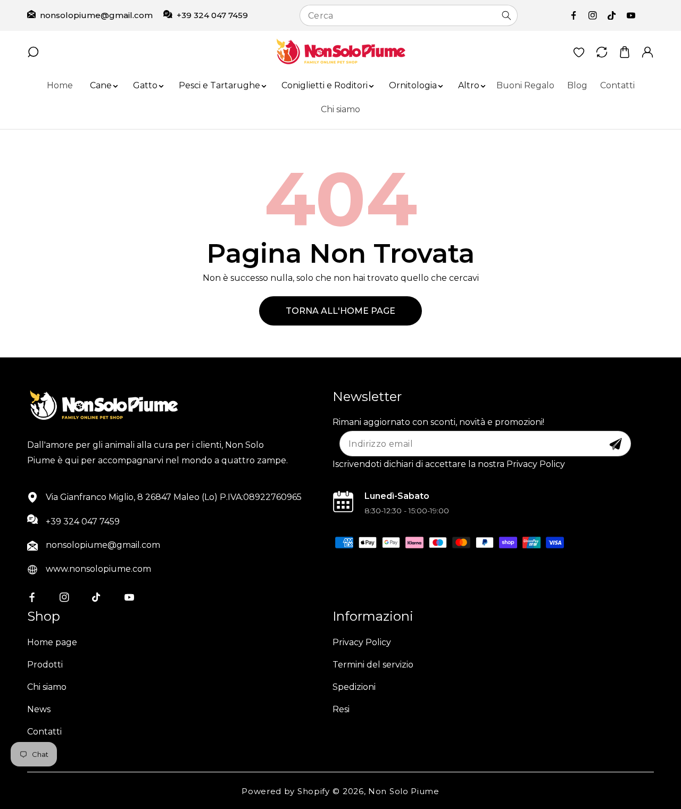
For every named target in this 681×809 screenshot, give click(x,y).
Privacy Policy (362, 642)
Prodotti (45, 665)
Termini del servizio (373, 665)
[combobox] (409, 15)
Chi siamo (47, 687)
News (39, 709)
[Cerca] (506, 15)
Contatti (44, 732)
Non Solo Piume (403, 791)
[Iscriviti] (616, 444)
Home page (52, 642)
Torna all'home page (340, 311)
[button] (101, 85)
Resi (341, 709)
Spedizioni (354, 687)
